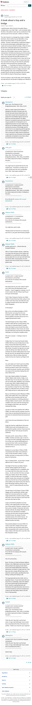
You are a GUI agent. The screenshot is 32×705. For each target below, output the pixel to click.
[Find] (29, 5)
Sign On (25, 1)
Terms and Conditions (21, 695)
